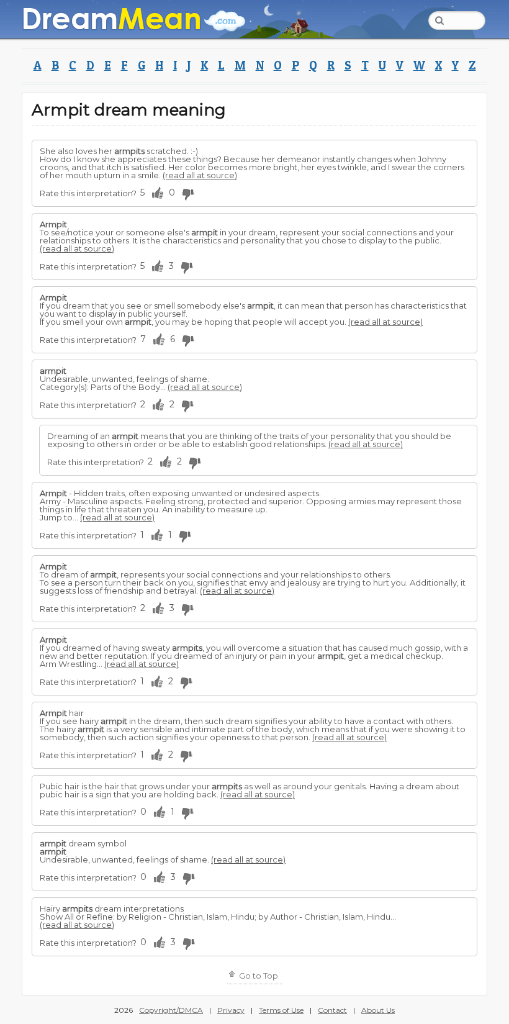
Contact (332, 1010)
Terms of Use (281, 1010)
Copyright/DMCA (171, 1010)
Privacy (231, 1010)
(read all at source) (200, 175)
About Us (378, 1010)
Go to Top (257, 976)
